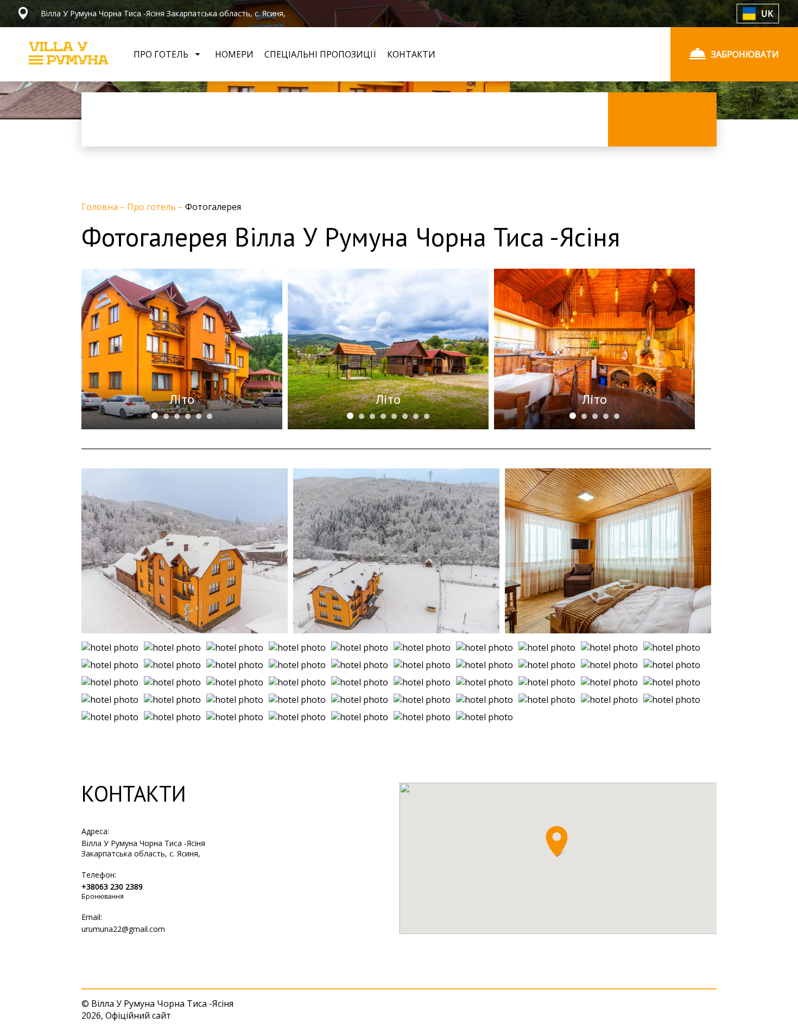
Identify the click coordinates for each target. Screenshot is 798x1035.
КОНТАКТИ (411, 54)
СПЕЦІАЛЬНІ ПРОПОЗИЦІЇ (320, 54)
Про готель (152, 207)
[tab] (154, 415)
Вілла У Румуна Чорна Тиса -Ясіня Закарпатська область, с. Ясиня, (143, 848)
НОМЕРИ (234, 54)
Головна (100, 207)
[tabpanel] (181, 349)
